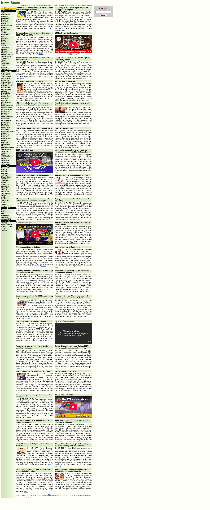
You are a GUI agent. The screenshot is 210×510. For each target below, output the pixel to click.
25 (57, 495)
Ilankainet (4, 100)
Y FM (3, 206)
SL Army (4, 146)
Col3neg (4, 223)
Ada (2, 13)
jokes (91, 5)
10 (27, 495)
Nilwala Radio (6, 177)
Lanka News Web (7, 117)
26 (59, 495)
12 (31, 495)
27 (60, 495)
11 (29, 495)
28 (62, 495)
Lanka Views (5, 128)
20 (47, 495)
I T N (2, 213)
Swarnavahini (6, 219)
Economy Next (6, 89)
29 (64, 495)
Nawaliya (4, 42)
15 (37, 495)
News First (5, 135)
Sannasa (4, 45)
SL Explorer (32, 5)
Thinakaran (5, 62)
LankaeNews (5, 113)
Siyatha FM (5, 191)
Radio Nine (5, 179)
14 (35, 495)
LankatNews (5, 115)
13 (33, 495)
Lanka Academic (7, 106)
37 (80, 495)
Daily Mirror (5, 16)
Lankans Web (85, 5)
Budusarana (5, 14)
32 (70, 495)
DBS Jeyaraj (5, 87)
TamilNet (4, 153)
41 (88, 495)
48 (26, 497)
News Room (8, 9)
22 (51, 495)
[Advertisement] (69, 503)
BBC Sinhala (5, 78)
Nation (3, 40)
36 (78, 495)
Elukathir (4, 91)
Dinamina (4, 22)
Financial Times (6, 25)
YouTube (4, 230)
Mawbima (4, 38)
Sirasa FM (4, 188)
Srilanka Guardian (7, 148)
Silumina (4, 49)
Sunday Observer (7, 55)
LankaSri (4, 124)
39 (84, 495)
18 (43, 495)
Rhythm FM (5, 184)
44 (18, 497)
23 (53, 495)
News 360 (4, 142)
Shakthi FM (5, 186)
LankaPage (5, 118)
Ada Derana (5, 73)
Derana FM (5, 168)
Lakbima (4, 31)
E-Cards (54, 5)
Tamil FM (4, 199)
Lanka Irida (5, 34)
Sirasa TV (4, 217)
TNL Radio (5, 201)
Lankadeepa (5, 29)
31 (68, 495)
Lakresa (4, 33)
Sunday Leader (6, 53)
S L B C (3, 197)
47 (24, 497)
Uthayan (4, 67)
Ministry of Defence (8, 131)
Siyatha (4, 51)
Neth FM (4, 175)
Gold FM (4, 170)
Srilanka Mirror (6, 149)
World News (5, 164)
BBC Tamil (5, 80)
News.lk (4, 137)
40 (86, 495)
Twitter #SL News (7, 157)
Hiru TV (3, 212)
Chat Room (61, 5)
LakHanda (4, 173)
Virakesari (5, 69)
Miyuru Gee (47, 5)
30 (66, 495)
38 (82, 495)
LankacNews (5, 111)
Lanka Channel (6, 225)
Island (3, 27)
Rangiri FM (4, 181)
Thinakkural (5, 64)
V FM (3, 202)
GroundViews (6, 97)
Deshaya (4, 20)
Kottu (3, 104)
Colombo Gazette (7, 82)
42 (90, 495)
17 (41, 495)
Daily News (5, 18)
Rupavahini (5, 215)
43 (16, 497)
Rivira (3, 44)
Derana (3, 210)
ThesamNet (5, 155)
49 (28, 497)
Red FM (3, 182)
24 (55, 495)
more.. (50, 28)
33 (72, 495)
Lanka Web (5, 129)
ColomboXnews (6, 86)
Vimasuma (5, 160)
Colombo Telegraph (8, 84)
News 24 (4, 140)
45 (20, 497)
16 (39, 495)
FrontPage (5, 95)
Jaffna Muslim (6, 102)
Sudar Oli (4, 151)
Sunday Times (6, 56)
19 (45, 495)
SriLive (3, 228)
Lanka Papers (6, 120)
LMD (2, 36)
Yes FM (3, 204)
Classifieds (39, 5)
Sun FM (3, 195)
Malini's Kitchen (75, 5)
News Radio (5, 138)
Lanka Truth (5, 126)
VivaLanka (5, 162)
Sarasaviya (5, 47)
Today (3, 65)
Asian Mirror (5, 75)
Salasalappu (5, 144)
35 (76, 495)
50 (30, 497)
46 (22, 497)
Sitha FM (4, 190)
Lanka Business (7, 108)
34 (74, 495)
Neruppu (4, 133)
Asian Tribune (6, 77)
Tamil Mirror (5, 58)
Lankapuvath (5, 122)
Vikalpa (3, 159)
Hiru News (5, 98)
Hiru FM (4, 171)
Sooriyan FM (5, 193)
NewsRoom (24, 5)
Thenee (3, 60)
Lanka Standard (6, 109)
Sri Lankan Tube (6, 226)
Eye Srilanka (5, 93)
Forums (67, 5)
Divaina (4, 24)
